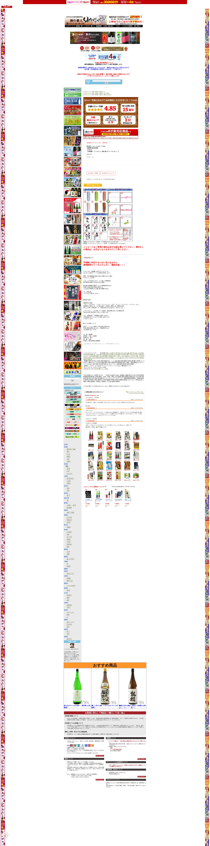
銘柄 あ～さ (102, 91)
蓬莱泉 (142, 358)
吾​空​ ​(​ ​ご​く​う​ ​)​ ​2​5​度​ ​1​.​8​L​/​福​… (128, 500)
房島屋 (111, 356)
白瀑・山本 (137, 353)
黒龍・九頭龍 (110, 353)
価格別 (101, 94)
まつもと (86, 356)
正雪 (109, 354)
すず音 (68, 454)
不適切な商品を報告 (110, 179)
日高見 (85, 358)
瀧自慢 (87, 354)
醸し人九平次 (140, 356)
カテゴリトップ (87, 91)
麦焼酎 (96, 93)
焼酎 (93, 91)
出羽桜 (90, 358)
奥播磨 (91, 354)
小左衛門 (123, 354)
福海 (84, 359)
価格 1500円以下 (107, 94)
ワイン (103, 369)
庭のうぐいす (70, 622)
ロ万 (129, 358)
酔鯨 (126, 356)
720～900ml (106, 93)
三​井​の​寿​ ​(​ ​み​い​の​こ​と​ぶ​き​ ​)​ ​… (109, 501)
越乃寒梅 (95, 356)
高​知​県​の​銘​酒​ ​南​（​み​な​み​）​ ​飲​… (98, 501)
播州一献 (129, 354)
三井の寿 (101, 356)
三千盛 (91, 356)
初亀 (112, 354)
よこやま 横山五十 (119, 358)
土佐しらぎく (121, 356)
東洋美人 (118, 353)
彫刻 (106, 369)
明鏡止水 (141, 354)
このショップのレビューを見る (136, 393)
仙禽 (128, 353)
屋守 (131, 353)
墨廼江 (106, 356)
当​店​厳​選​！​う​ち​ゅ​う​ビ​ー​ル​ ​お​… (89, 501)
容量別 (101, 93)
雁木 (100, 354)
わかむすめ (136, 358)
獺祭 (97, 358)
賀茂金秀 (105, 354)
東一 (95, 354)
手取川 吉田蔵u (109, 358)
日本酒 (96, 369)
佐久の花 (123, 353)
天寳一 (115, 356)
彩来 (103, 358)
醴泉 (119, 354)
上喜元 (94, 358)
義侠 (100, 358)
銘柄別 (96, 91)
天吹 (97, 354)
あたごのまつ (132, 356)
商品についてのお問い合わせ (95, 179)
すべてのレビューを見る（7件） (136, 391)
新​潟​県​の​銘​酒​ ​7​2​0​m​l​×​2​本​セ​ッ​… (119, 501)
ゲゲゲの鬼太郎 (70, 585)
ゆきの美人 (69, 473)
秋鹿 (89, 359)
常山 (126, 358)
